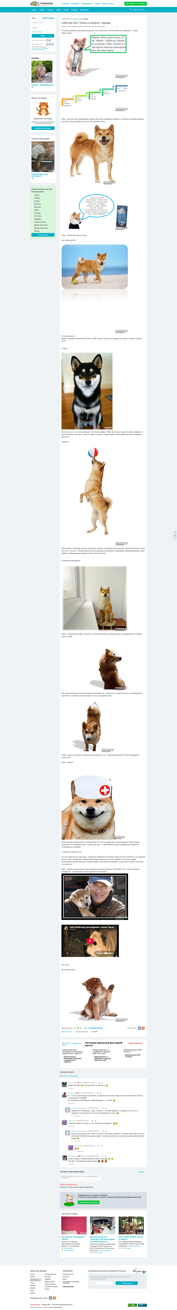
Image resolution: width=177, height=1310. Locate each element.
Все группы (84, 10)
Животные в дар (68, 1274)
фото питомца (73, 26)
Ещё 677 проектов (135, 1043)
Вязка (64, 1279)
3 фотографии (126, 1248)
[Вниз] (175, 538)
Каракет (35, 58)
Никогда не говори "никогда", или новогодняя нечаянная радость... (102, 1239)
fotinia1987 (71, 1093)
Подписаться (43, 235)
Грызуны (50, 10)
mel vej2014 (74, 18)
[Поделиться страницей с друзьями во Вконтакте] (139, 1028)
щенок (103, 26)
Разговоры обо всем (51, 1286)
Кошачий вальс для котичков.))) (39, 175)
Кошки (34, 10)
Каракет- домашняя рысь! (42, 85)
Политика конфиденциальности (62, 1304)
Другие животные (50, 1274)
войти (65, 1187)
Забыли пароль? (37, 31)
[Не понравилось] (75, 1028)
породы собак (96, 26)
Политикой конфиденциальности (40, 48)
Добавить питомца (43, 128)
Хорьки (47, 1289)
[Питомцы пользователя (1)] (75, 1083)
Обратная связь (35, 1304)
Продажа (66, 1276)
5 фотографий (69, 1250)
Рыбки (58, 10)
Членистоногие (49, 1281)
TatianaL (70, 1120)
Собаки (42, 10)
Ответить (71, 1088)
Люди (97, 4)
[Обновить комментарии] (175, 535)
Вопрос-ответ (108, 4)
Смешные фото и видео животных (35, 1279)
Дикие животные (50, 1284)
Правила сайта (46, 1304)
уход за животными (84, 26)
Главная (65, 4)
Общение (75, 4)
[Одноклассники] (50, 40)
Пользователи (68, 1286)
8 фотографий (97, 1252)
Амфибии (48, 1279)
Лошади (32, 1292)
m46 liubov (71, 1156)
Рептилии (48, 1276)
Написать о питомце (137, 3)
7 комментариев (95, 1028)
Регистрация (48, 18)
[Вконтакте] (47, 40)
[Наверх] (175, 532)
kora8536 (71, 1082)
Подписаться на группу (88, 1202)
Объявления (87, 4)
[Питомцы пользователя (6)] (74, 1121)
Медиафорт (58, 1307)
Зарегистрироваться (68, 1184)
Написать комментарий (70, 1076)
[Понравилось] (80, 1028)
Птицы (66, 10)
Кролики (74, 10)
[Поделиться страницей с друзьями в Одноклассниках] (143, 1028)
